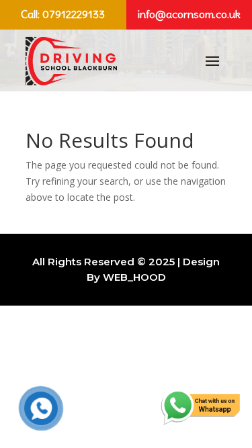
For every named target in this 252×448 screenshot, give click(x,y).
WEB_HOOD (134, 277)
